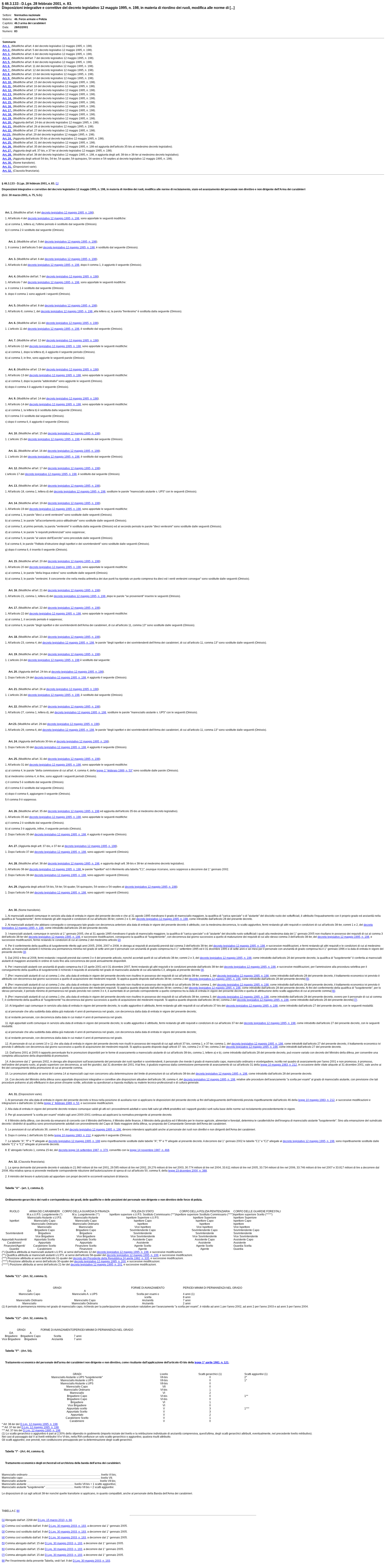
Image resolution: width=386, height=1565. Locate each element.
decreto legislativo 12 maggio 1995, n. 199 (132, 1255)
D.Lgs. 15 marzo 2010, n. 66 (55, 1520)
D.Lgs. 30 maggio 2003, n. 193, (68, 1525)
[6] (333, 991)
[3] (24, 952)
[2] (119, 940)
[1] (57, 183)
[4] (202, 970)
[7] (355, 999)
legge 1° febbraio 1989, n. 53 (61, 1103)
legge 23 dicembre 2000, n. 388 (187, 1170)
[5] (307, 978)
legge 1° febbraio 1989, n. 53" (114, 770)
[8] (18, 1510)
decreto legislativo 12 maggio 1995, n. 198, (67, 311)
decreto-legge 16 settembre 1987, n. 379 (83, 1150)
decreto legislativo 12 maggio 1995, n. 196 (95, 1129)
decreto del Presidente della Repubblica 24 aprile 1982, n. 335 (111, 1258)
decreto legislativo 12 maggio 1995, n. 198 (67, 212)
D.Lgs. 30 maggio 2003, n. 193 (91, 1560)
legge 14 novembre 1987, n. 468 (149, 1150)
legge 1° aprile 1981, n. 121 (212, 1362)
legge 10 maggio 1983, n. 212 (278, 1064)
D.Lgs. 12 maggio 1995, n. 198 (39, 1424)
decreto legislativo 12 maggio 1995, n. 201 (96, 1264)
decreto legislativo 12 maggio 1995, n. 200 (100, 1261)
